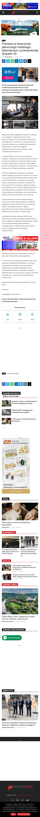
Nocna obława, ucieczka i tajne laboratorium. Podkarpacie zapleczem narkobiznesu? (24, 567)
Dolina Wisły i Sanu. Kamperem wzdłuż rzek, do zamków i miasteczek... (18, 618)
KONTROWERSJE (6, 414)
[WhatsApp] (12, 61)
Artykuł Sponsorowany (7, 621)
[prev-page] (3, 428)
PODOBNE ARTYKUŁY (11, 393)
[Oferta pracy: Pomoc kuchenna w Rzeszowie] (6, 421)
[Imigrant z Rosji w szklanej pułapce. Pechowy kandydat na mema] (6, 403)
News (12, 37)
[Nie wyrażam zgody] (38, 809)
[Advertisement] (20, 348)
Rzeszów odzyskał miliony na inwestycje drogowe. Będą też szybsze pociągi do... (19, 724)
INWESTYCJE (8, 691)
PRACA (5, 499)
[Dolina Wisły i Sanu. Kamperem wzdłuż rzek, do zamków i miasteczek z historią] (20, 601)
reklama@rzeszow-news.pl (25, 795)
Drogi (22, 547)
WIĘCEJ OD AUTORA (11, 396)
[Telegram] (21, 61)
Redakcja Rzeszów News (8, 727)
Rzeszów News (8, 57)
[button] (3, 12)
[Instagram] (17, 800)
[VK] (25, 61)
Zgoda (13, 814)
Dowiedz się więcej (24, 814)
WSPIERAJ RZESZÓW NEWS (13, 630)
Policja (6, 561)
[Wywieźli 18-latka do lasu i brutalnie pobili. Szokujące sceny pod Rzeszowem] (6, 577)
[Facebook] (4, 61)
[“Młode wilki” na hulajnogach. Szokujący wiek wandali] (6, 412)
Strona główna (5, 37)
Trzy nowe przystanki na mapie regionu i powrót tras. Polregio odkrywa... (10, 551)
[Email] (29, 61)
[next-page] (6, 428)
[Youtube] (27, 800)
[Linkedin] (16, 61)
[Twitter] (8, 61)
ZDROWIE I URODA (10, 585)
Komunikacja (9, 532)
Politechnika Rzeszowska (13, 373)
